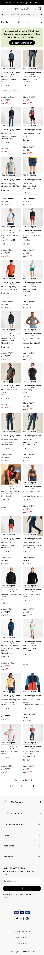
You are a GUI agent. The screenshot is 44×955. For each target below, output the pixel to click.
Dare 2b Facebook (17, 918)
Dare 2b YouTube (27, 918)
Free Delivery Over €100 (22, 14)
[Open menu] (4, 8)
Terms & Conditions (22, 931)
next (41, 14)
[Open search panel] (34, 8)
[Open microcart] (39, 8)
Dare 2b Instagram (22, 918)
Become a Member (22, 43)
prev (2, 14)
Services (8, 856)
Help (6, 835)
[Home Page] (22, 8)
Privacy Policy (22, 937)
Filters (27, 22)
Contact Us (17, 813)
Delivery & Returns (14, 824)
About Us (9, 845)
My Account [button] (17, 802)
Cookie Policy (22, 943)
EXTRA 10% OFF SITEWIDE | (22, 2)
